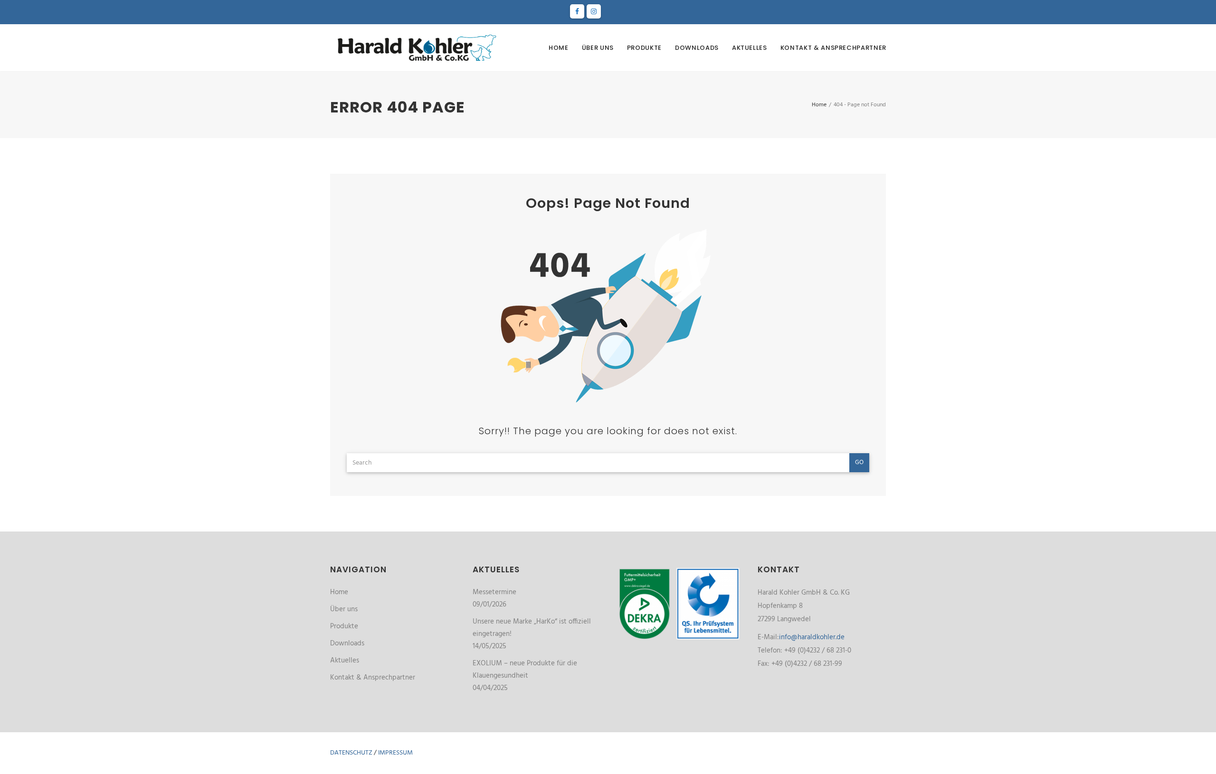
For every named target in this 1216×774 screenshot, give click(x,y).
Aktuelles (749, 47)
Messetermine (494, 592)
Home (559, 47)
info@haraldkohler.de (812, 637)
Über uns (598, 47)
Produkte (644, 47)
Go (859, 462)
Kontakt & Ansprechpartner (833, 47)
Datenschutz (351, 752)
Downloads (697, 47)
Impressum (395, 752)
